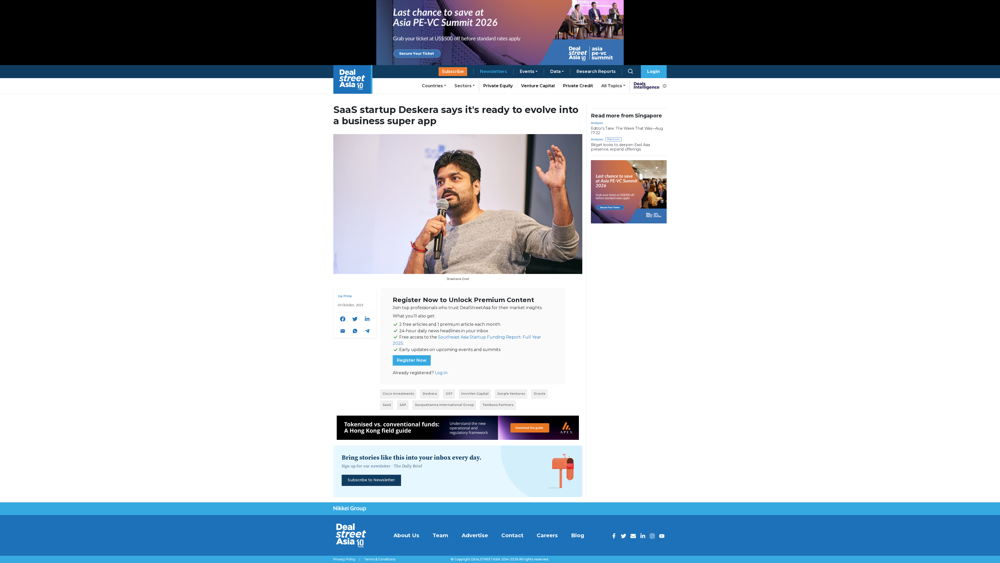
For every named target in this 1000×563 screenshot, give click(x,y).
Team (440, 535)
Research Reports (596, 71)
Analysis (597, 123)
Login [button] (653, 71)
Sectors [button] (463, 85)
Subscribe (453, 71)
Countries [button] (432, 85)
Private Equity (498, 85)
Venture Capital (538, 85)
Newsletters (493, 71)
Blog (577, 535)
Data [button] (555, 71)
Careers (547, 535)
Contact (512, 535)
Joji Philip (345, 296)
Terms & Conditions (379, 559)
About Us (406, 535)
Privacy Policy (344, 559)
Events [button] (527, 71)
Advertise (475, 535)
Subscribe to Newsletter (371, 480)
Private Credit (578, 85)
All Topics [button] (611, 85)
